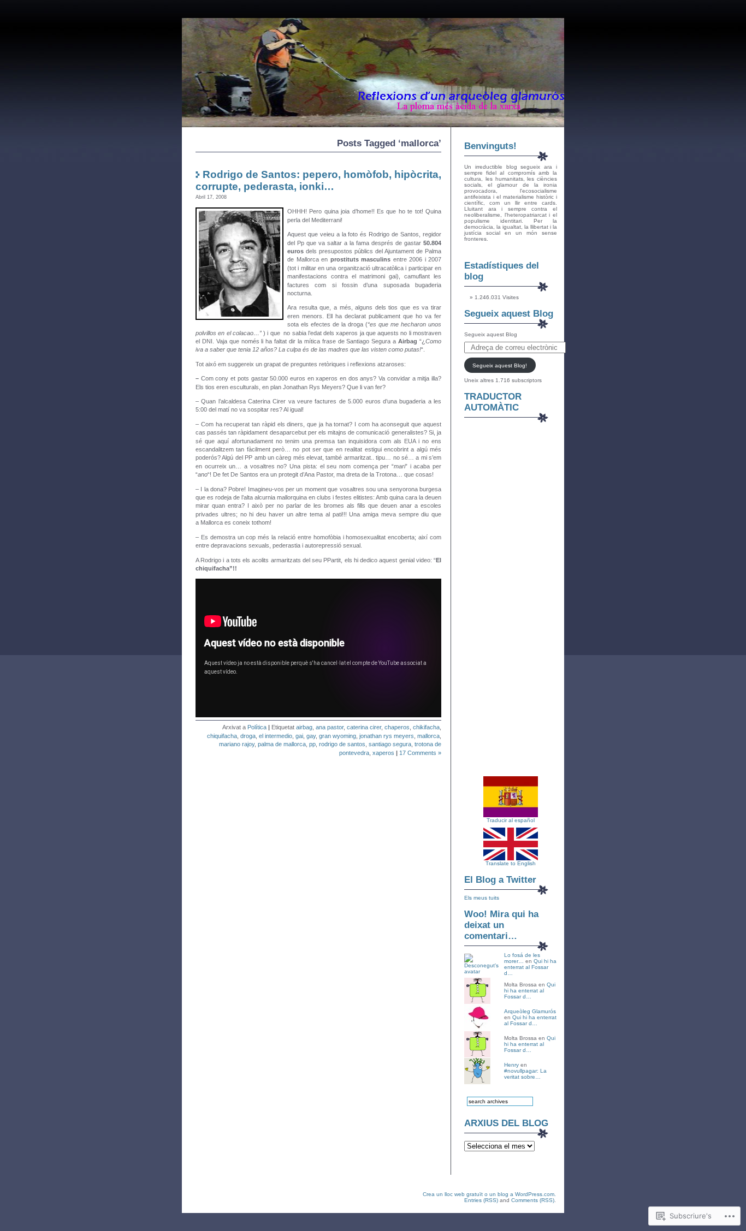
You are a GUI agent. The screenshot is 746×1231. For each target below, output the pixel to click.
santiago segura (390, 744)
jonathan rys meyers (386, 736)
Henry (511, 1065)
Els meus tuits (481, 898)
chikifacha (426, 727)
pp (312, 744)
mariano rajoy (236, 744)
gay (311, 736)
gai (299, 736)
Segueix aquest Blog (508, 313)
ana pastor (330, 727)
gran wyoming (337, 736)
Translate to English (511, 863)
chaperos (397, 727)
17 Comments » (420, 753)
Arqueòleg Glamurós (530, 1011)
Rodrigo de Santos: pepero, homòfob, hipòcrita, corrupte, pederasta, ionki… (318, 180)
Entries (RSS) (481, 1200)
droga (248, 736)
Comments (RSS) (532, 1200)
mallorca (428, 736)
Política (257, 727)
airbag (304, 727)
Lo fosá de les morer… (522, 958)
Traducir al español (511, 820)
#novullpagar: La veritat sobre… (525, 1074)
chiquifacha (222, 736)
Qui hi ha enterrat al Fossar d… (530, 967)
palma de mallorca (282, 744)
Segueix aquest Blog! (499, 365)
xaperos (383, 753)
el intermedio (275, 736)
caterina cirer (364, 727)
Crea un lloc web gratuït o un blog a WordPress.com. (489, 1194)
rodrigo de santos (342, 744)
